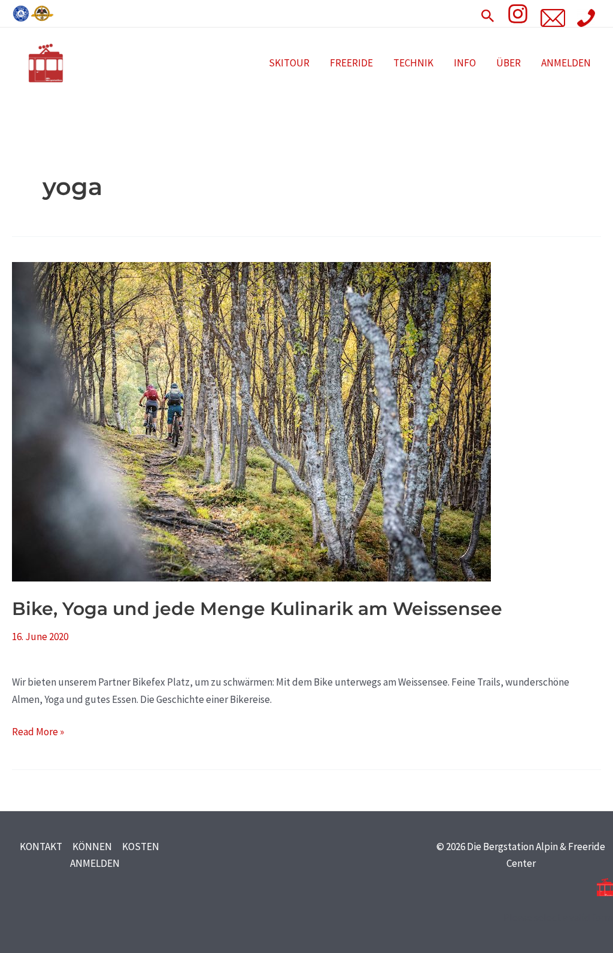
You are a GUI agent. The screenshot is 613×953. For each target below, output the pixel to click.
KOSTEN (140, 846)
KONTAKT (41, 846)
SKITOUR (289, 62)
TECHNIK (413, 62)
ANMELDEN (566, 62)
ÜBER (508, 62)
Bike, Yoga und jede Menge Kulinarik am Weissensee (257, 609)
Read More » (38, 730)
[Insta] (518, 14)
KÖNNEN (92, 846)
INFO (465, 62)
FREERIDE (351, 62)
